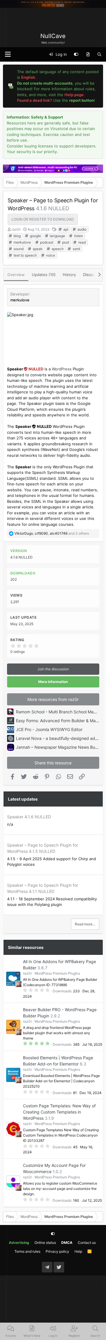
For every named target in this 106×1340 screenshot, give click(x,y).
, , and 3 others (51, 533)
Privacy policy (57, 1251)
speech (57, 249)
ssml (76, 249)
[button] (7, 54)
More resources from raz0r (53, 699)
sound (18, 249)
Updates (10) (44, 274)
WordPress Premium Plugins (57, 973)
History (69, 274)
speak (37, 249)
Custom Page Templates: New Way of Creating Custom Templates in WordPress (59, 1112)
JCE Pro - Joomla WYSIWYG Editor (49, 729)
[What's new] (88, 54)
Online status (45, 1242)
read (81, 242)
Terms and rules (27, 1251)
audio (82, 229)
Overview (16, 274)
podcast (46, 242)
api (65, 229)
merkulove (22, 242)
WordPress (62, 369)
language (57, 236)
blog (17, 236)
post (65, 242)
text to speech (25, 255)
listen (78, 236)
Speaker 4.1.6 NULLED (29, 816)
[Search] (99, 54)
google (35, 236)
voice (50, 255)
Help (78, 1251)
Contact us (87, 1242)
